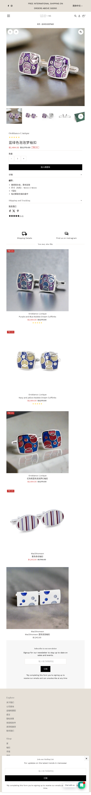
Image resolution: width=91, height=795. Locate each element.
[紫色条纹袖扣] (37, 520)
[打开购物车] (83, 16)
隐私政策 (10, 719)
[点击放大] (80, 32)
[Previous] (10, 31)
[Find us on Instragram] (66, 235)
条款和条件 (11, 723)
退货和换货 (11, 727)
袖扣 (8, 747)
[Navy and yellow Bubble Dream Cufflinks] (37, 361)
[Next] (16, 31)
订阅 (45, 669)
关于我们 (10, 702)
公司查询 (10, 706)
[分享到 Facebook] (10, 211)
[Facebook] (8, 6)
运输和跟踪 (11, 711)
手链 (8, 751)
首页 (38, 24)
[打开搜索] (75, 16)
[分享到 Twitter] (14, 211)
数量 (11, 154)
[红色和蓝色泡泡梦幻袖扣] (37, 442)
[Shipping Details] (24, 235)
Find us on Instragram (66, 238)
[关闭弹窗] (86, 758)
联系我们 (12, 206)
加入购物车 (45, 167)
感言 (8, 715)
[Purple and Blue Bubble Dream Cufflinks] (37, 280)
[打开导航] (8, 16)
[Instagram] (11, 6)
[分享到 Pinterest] (18, 211)
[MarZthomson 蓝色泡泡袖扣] (37, 598)
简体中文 (77, 6)
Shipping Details (24, 238)
